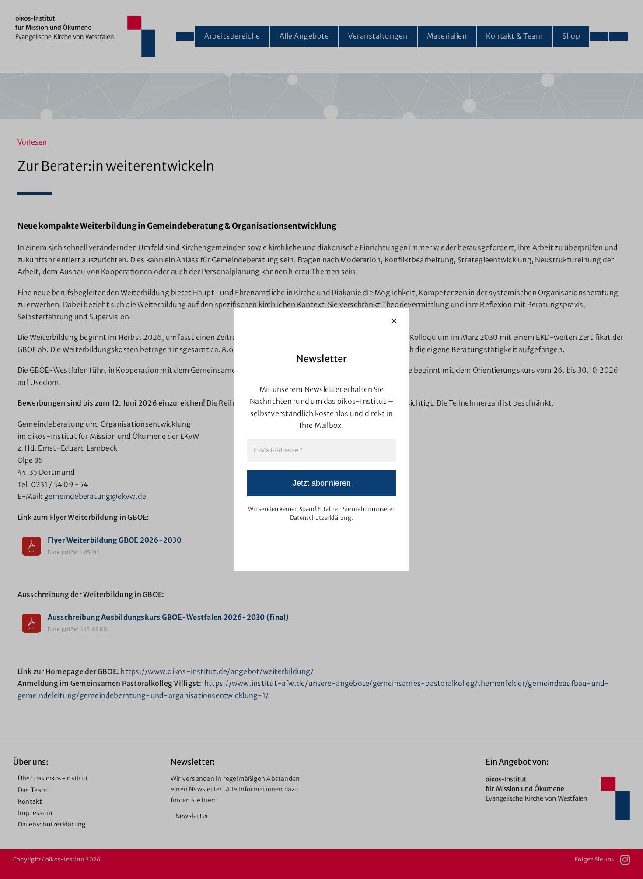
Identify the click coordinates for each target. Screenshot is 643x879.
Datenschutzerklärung (320, 518)
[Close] (394, 321)
